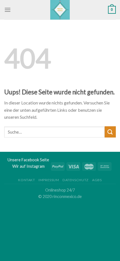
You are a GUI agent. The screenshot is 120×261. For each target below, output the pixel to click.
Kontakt (26, 180)
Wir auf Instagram (28, 166)
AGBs (97, 180)
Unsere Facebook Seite (28, 159)
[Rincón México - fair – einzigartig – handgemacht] (60, 10)
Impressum (49, 180)
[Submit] (110, 131)
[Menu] (7, 10)
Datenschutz (76, 180)
